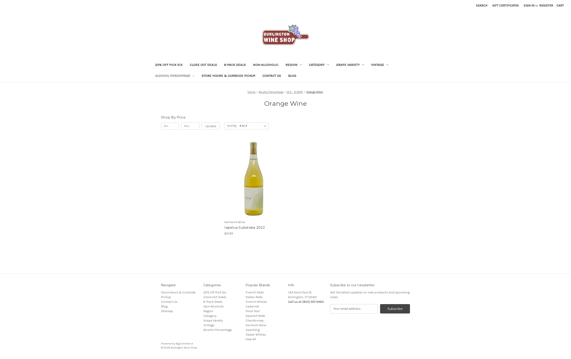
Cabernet (252, 306)
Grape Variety (348, 65)
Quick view (253, 175)
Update (210, 126)
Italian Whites (256, 334)
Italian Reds (254, 297)
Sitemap (167, 311)
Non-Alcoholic (265, 65)
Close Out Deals (203, 65)
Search (481, 5)
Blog (292, 76)
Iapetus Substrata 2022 (244, 227)
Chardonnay (255, 320)
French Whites (256, 302)
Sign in (529, 5)
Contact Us (272, 76)
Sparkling (253, 330)
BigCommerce (184, 343)
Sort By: (232, 125)
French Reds (255, 292)
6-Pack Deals (235, 65)
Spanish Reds (255, 316)
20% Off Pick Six (169, 65)
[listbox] (254, 125)
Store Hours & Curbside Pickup (228, 76)
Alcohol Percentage (172, 76)
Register (546, 5)
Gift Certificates (505, 5)
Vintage (377, 65)
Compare (252, 183)
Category (317, 65)
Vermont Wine (256, 325)
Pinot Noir (253, 311)
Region (292, 65)
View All (251, 339)
